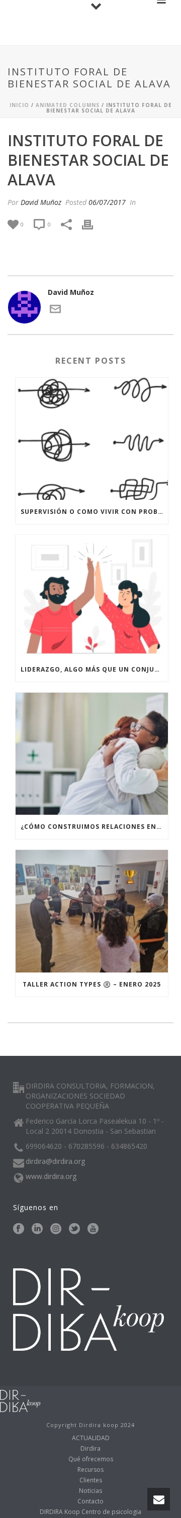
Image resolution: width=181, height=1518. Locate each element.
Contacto (90, 1501)
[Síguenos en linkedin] (37, 1229)
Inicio (19, 105)
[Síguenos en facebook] (18, 1229)
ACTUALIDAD (91, 1438)
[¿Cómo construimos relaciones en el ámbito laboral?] (92, 754)
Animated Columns (68, 105)
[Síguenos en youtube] (93, 1229)
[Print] (92, 224)
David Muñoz (41, 202)
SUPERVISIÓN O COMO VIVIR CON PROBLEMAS (94, 511)
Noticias (90, 1491)
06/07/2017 (107, 202)
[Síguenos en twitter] (74, 1229)
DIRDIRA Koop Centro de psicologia (90, 1512)
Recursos (90, 1470)
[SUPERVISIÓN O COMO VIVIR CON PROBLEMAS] (92, 439)
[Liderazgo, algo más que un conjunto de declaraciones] (92, 596)
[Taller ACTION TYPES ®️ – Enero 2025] (92, 911)
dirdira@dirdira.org (55, 1161)
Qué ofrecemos (90, 1459)
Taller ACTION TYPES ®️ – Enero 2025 (92, 984)
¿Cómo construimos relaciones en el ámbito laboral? (94, 826)
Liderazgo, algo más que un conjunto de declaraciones (94, 669)
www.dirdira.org (51, 1176)
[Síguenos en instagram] (55, 1229)
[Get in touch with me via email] (55, 311)
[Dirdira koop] (20, 1399)
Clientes (90, 1480)
